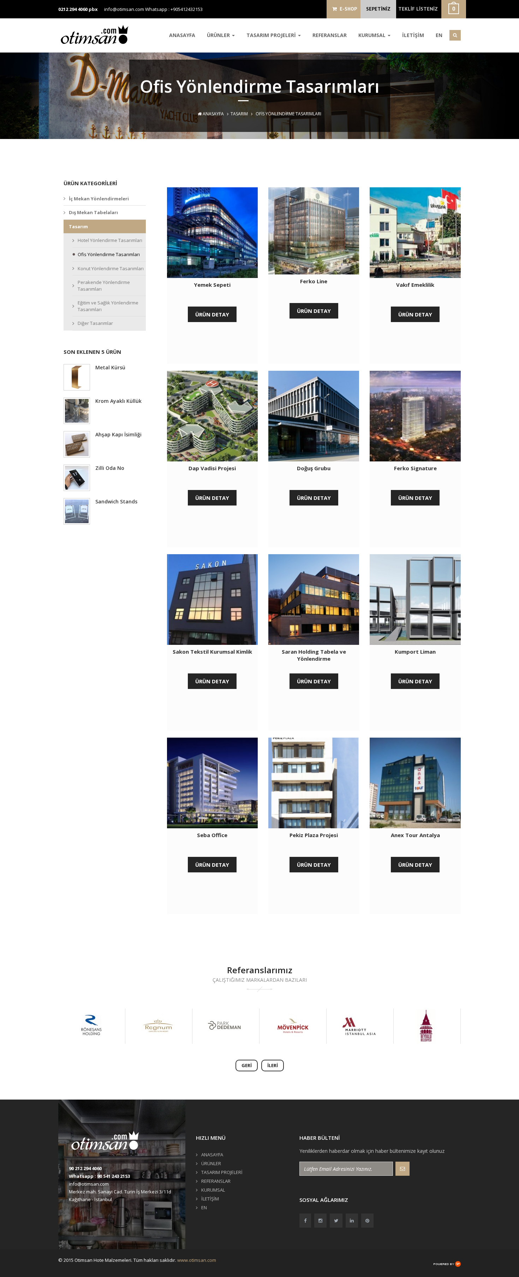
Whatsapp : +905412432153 (174, 9)
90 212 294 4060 (85, 1168)
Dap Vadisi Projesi (212, 468)
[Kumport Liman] (415, 599)
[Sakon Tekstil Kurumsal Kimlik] (212, 599)
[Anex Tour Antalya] (415, 783)
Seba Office (212, 835)
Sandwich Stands (116, 501)
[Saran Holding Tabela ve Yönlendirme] (313, 599)
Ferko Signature (415, 468)
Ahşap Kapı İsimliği (118, 434)
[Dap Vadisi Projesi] (212, 416)
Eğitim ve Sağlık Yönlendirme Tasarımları (108, 306)
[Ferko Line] (313, 230)
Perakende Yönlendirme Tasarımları (104, 285)
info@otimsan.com (124, 9)
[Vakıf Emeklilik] (415, 232)
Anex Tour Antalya (415, 835)
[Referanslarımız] (91, 1026)
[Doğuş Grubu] (313, 416)
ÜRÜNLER (219, 35)
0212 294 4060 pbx (78, 9)
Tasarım (239, 114)
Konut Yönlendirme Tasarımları (111, 268)
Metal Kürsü (110, 367)
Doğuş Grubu (313, 468)
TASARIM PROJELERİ (271, 35)
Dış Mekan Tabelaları (93, 212)
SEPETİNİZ (378, 9)
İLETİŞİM (413, 35)
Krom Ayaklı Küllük (118, 401)
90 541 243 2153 (113, 1176)
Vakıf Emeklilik (415, 284)
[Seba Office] (212, 783)
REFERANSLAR (329, 35)
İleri (272, 1065)
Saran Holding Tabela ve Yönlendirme (314, 655)
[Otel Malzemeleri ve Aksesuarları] (97, 34)
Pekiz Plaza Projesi (314, 835)
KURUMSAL (372, 35)
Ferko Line (313, 281)
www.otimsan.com (196, 1260)
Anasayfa (213, 114)
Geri (246, 1065)
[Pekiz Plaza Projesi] (313, 783)
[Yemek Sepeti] (212, 232)
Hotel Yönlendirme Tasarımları (110, 240)
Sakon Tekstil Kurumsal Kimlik (212, 651)
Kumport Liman (415, 651)
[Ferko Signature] (415, 416)
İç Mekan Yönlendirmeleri (99, 198)
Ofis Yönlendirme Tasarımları (109, 254)
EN (439, 35)
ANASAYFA (182, 35)
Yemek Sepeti (212, 284)
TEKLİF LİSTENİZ (418, 9)
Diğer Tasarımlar (95, 323)
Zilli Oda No (109, 468)
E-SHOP (347, 9)
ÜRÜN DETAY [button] (212, 314)
